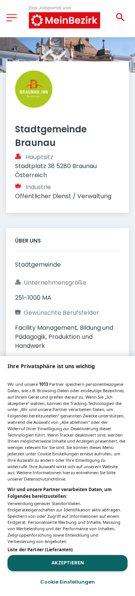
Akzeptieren (67, 562)
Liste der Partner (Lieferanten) (40, 549)
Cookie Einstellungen (67, 581)
